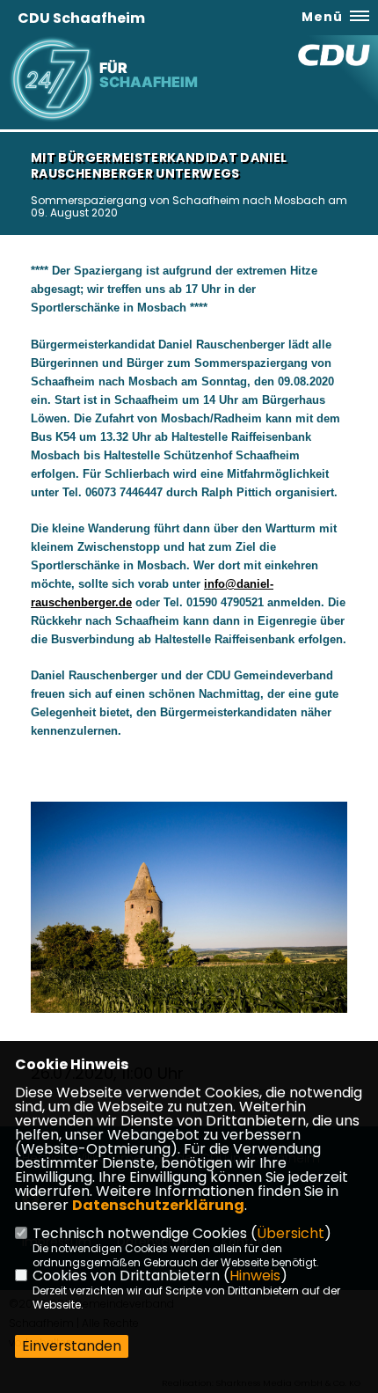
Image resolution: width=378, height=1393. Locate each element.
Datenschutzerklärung (158, 1205)
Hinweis (254, 1275)
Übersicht (290, 1233)
